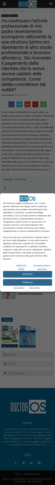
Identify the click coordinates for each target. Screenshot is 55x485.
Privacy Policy (34, 288)
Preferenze (27, 282)
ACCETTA (27, 274)
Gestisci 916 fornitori (21, 267)
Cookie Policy (18, 288)
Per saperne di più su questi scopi (41, 267)
